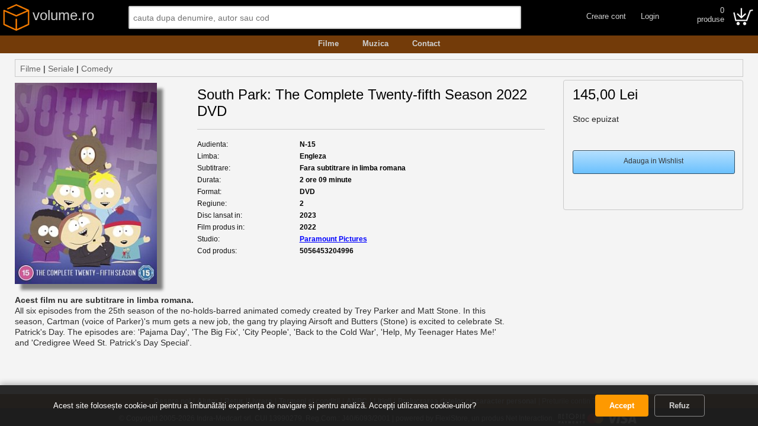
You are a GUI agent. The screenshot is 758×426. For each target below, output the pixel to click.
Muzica (375, 43)
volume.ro (63, 15)
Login (650, 16)
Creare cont (606, 16)
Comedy (97, 68)
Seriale (61, 68)
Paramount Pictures (333, 239)
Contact (426, 43)
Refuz (679, 405)
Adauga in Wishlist (653, 161)
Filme (328, 43)
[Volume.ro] (16, 28)
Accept (621, 405)
